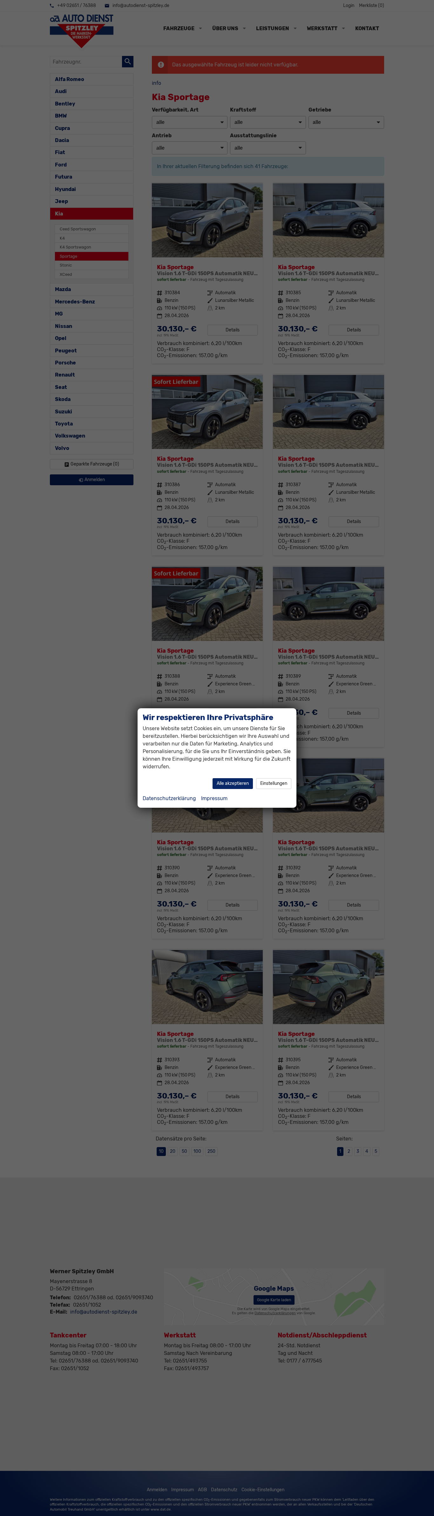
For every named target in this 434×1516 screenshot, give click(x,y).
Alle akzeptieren (233, 783)
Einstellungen (273, 783)
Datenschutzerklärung (169, 798)
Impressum (214, 798)
